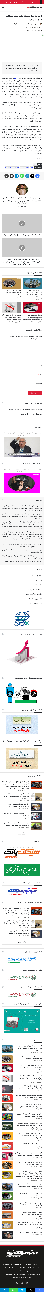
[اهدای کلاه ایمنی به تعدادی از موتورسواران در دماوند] (36, 816)
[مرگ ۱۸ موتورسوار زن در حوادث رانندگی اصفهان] (7, 1146)
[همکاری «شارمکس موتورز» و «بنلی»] (7, 1235)
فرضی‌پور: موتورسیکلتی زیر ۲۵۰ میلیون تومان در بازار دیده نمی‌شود (29, 1115)
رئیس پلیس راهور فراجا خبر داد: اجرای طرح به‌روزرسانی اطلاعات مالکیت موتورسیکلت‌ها (30, 1135)
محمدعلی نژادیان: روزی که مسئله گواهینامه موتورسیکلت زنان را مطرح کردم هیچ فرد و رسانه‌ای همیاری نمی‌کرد (22, 471)
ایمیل (40, 374)
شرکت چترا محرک (37, 576)
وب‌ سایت (39, 383)
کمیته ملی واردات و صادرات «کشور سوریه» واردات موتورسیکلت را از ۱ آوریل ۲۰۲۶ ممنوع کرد (16, 796)
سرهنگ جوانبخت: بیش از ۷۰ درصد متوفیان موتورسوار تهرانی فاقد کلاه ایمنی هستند (32, 317)
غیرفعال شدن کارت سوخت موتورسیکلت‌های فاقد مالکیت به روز (30, 1106)
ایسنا (15, 78)
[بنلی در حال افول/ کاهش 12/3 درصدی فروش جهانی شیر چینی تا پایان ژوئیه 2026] (11, 307)
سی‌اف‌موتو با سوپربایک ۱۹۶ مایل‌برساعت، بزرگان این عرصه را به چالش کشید (29, 1204)
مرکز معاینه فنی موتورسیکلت (12, 167)
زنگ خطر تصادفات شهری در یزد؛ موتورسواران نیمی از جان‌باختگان (18, 932)
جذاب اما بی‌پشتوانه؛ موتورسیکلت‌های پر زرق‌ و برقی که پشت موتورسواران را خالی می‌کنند (22, 557)
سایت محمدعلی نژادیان (35, 603)
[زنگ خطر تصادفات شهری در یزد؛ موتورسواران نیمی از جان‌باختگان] (36, 807)
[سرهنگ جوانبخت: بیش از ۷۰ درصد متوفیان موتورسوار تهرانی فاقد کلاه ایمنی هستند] (32, 307)
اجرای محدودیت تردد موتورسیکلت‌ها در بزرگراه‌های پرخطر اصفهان (29, 1163)
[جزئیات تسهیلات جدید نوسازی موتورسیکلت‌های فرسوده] (11, 283)
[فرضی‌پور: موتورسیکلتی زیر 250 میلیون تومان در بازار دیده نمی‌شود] (7, 1117)
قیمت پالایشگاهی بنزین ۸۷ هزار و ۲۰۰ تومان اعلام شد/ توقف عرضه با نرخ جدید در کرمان (29, 1224)
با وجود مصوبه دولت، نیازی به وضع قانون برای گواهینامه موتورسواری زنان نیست (28, 1154)
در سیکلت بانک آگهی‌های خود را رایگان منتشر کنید (22, 847)
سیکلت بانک (38, 585)
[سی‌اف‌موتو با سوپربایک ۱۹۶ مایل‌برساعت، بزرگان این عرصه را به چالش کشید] (7, 1206)
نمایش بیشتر (22, 942)
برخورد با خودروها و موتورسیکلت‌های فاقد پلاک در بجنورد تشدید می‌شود (29, 1096)
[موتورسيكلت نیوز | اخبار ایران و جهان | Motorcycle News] (33, 7)
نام (40, 365)
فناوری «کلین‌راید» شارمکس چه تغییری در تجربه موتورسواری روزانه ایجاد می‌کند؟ (29, 1185)
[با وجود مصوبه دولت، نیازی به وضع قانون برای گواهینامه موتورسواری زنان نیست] (7, 1156)
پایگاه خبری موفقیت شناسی (34, 599)
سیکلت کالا (39, 580)
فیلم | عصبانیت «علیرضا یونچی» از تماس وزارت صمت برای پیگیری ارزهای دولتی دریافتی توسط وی (22, 434)
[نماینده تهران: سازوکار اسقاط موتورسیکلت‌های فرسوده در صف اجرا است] (7, 1089)
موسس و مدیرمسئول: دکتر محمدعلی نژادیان (27, 24)
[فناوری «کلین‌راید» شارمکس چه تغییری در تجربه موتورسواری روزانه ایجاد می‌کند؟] (7, 1187)
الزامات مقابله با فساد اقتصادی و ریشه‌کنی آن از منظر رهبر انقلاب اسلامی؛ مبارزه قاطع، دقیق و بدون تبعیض (22, 545)
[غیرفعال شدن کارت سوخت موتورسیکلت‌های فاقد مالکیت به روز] (7, 1107)
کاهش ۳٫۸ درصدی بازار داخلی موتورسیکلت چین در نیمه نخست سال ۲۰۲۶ (30, 1214)
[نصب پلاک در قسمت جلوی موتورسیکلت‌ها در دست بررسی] (7, 1196)
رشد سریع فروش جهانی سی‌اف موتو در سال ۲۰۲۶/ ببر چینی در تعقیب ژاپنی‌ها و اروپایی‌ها (33, 294)
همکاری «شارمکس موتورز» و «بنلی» (31, 1233)
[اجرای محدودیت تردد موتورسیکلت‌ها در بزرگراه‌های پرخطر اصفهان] (7, 1165)
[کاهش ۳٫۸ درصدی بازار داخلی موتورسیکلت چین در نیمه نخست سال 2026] (7, 1215)
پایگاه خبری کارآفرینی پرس (34, 594)
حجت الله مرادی (25, 167)
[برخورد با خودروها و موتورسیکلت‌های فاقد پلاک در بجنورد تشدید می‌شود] (7, 1098)
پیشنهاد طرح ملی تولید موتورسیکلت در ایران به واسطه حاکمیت (22, 561)
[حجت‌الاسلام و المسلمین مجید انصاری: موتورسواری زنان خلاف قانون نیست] (36, 826)
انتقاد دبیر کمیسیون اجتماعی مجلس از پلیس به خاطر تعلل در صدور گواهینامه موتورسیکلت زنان (29, 1125)
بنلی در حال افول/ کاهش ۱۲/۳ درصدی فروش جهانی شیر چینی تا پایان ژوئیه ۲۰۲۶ (11, 317)
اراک (32, 167)
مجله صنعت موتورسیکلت (34, 589)
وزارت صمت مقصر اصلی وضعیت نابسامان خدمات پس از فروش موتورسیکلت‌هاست (22, 551)
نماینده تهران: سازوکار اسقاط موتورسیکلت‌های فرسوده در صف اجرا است (28, 1087)
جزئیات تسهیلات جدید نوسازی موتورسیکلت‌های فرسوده (13, 293)
